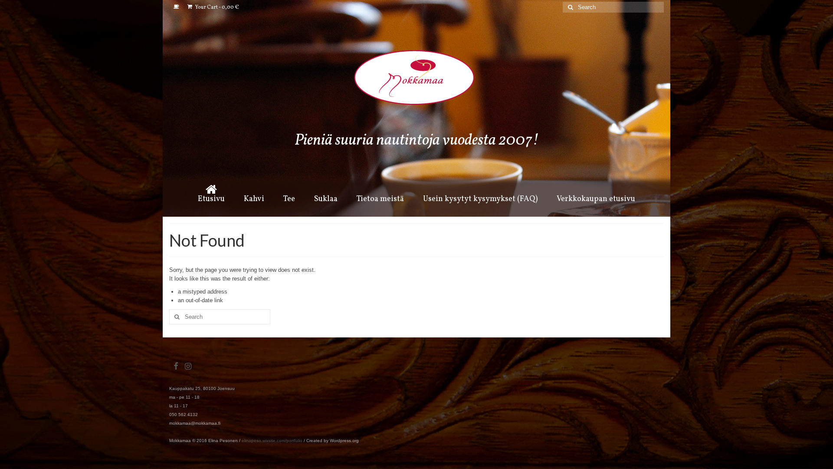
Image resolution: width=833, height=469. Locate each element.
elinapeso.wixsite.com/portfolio (272, 440)
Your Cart (216, 7)
